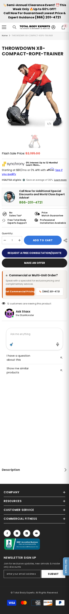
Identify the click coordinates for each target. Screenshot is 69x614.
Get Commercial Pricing (20, 291)
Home (5, 35)
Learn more (60, 180)
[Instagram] (16, 533)
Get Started (66, 566)
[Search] (14, 27)
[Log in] (53, 27)
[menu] (4, 27)
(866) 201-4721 (48, 17)
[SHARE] (64, 240)
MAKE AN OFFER (34, 263)
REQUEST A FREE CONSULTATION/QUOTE (34, 253)
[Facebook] (7, 533)
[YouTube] (36, 533)
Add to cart (43, 240)
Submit (53, 574)
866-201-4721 (31, 202)
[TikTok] (26, 533)
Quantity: (7, 233)
